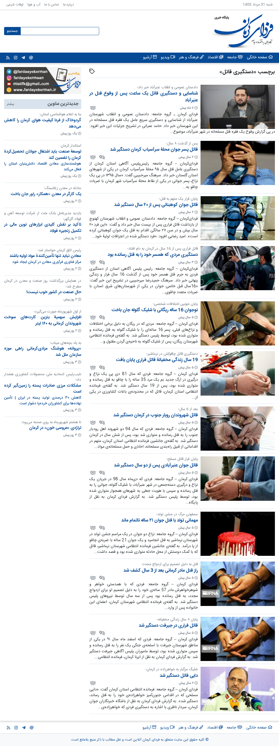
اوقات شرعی (14, 5)
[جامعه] (92, 107)
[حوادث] (101, 157)
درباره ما (68, 5)
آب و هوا (34, 5)
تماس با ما (51, 5)
